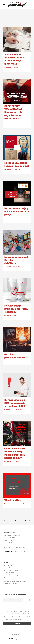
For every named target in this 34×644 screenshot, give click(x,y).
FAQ (4, 577)
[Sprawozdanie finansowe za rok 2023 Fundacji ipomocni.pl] (17, 39)
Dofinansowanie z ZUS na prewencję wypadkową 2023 (14, 403)
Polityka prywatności (10, 572)
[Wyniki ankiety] (17, 485)
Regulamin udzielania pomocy (13, 575)
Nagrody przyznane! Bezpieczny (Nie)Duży (16, 260)
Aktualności (7, 67)
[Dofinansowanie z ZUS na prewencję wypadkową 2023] (17, 385)
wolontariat (22, 122)
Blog (12, 122)
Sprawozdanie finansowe (11, 568)
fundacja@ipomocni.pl (20, 551)
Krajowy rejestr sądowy (10, 570)
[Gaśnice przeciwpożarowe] (17, 339)
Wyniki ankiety (13, 500)
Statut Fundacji (8, 565)
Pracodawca (16, 361)
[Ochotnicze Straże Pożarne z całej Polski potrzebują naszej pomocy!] (17, 433)
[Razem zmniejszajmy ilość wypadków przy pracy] (17, 193)
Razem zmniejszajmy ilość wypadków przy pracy (16, 211)
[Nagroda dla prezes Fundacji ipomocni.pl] (17, 147)
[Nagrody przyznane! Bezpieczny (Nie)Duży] (17, 242)
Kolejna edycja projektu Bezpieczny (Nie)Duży (16, 308)
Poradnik (16, 122)
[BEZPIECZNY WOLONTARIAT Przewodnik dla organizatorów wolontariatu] (17, 91)
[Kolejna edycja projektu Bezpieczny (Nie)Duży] (17, 290)
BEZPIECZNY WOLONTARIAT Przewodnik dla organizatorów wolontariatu (13, 112)
